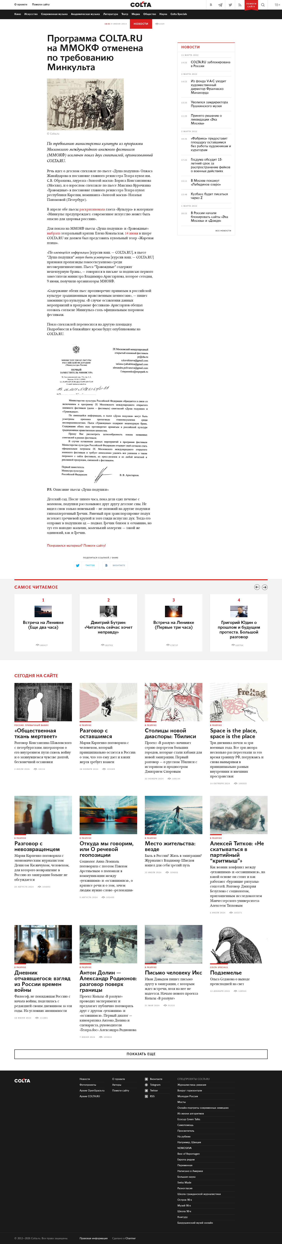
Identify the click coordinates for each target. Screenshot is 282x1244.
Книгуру (182, 1217)
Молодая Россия (187, 1096)
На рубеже (183, 1136)
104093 (46, 887)
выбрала (53, 233)
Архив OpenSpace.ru (92, 1090)
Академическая (85, 14)
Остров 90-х (184, 1200)
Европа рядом (186, 1159)
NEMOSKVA (184, 1148)
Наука (163, 14)
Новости (141, 24)
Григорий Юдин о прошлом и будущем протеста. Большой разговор (239, 629)
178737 (174, 645)
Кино (17, 14)
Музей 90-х (184, 1205)
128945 (242, 991)
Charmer (130, 1238)
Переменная (184, 1165)
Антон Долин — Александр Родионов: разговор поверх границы (108, 981)
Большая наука (186, 1177)
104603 (174, 872)
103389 (111, 769)
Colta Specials (179, 14)
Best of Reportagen (188, 1154)
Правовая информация (94, 1238)
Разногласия (184, 1188)
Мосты (181, 1102)
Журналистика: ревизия (191, 1085)
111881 (44, 1018)
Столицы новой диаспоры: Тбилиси (170, 733)
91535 (171, 1006)
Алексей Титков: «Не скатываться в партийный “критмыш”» (237, 852)
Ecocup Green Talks (188, 1119)
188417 (44, 645)
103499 (110, 897)
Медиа (136, 14)
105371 (238, 913)
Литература (110, 14)
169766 (239, 645)
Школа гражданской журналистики (199, 1194)
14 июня (131, 233)
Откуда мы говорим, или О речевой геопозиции (107, 849)
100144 (176, 779)
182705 (109, 645)
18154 (41, 769)
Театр (124, 14)
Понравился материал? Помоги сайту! (76, 545)
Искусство (31, 14)
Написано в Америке (190, 1171)
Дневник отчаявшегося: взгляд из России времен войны (42, 981)
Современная (54, 14)
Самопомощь (185, 1125)
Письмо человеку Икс (173, 973)
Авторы (116, 1085)
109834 (108, 1037)
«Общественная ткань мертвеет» (35, 733)
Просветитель (185, 1131)
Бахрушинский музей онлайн (195, 1223)
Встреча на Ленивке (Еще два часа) (43, 625)
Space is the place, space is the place (233, 733)
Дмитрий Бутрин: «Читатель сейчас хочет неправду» (108, 627)
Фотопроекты (88, 1085)
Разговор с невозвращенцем (37, 846)
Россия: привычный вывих (31, 725)
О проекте (20, 4)
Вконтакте (156, 1079)
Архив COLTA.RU (90, 1096)
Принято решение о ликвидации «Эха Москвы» (206, 119)
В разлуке (85, 725)
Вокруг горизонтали (189, 1090)
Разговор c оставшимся (96, 733)
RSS (152, 1096)
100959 (243, 784)
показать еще (141, 1054)
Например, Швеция (189, 1142)
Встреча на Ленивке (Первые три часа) (173, 625)
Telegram (155, 1085)
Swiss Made (184, 1182)
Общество (149, 14)
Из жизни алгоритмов (190, 1113)
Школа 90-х (184, 1211)
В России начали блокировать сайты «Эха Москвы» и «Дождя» (209, 217)
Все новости (223, 231)
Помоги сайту (41, 4)
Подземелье (226, 973)
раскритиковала (92, 209)
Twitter (154, 1090)
